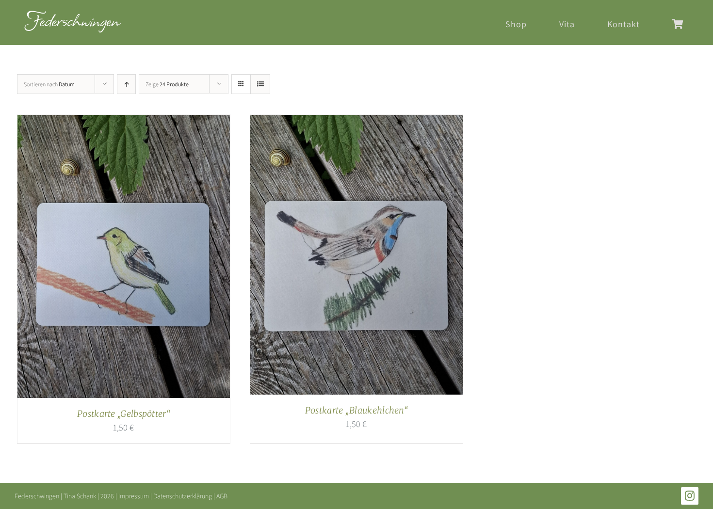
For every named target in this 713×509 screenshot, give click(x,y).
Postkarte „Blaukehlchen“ (356, 410)
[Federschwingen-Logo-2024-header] (72, 14)
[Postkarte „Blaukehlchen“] (356, 122)
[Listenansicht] (260, 84)
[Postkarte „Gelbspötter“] (123, 122)
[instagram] (689, 496)
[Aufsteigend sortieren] (126, 84)
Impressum (133, 496)
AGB (221, 496)
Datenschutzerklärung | (184, 496)
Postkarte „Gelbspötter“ (123, 413)
